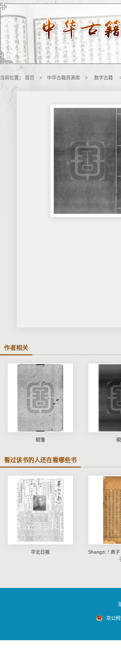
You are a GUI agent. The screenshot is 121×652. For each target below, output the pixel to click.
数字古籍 (103, 77)
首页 (29, 77)
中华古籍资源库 (63, 77)
